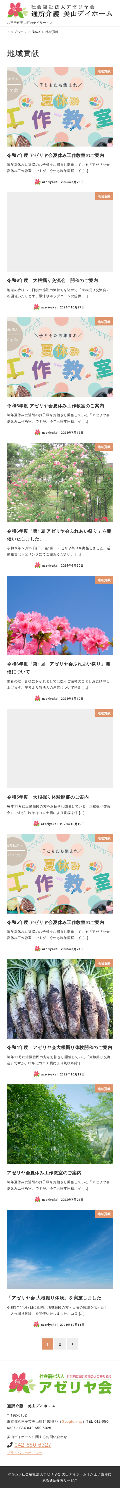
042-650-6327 (33, 1444)
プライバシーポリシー (24, 1452)
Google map (72, 1421)
